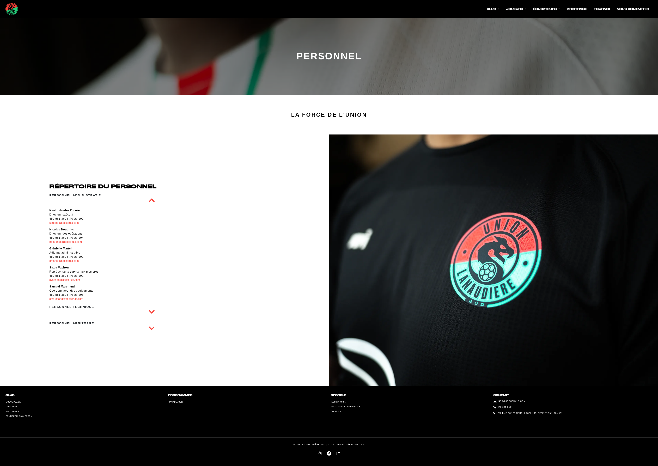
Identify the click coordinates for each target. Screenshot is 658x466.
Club (491, 9)
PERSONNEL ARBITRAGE (71, 323)
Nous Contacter (633, 9)
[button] (151, 200)
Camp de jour (175, 402)
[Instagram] (319, 453)
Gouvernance (13, 402)
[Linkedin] (338, 453)
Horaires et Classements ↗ (345, 407)
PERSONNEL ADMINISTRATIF (75, 195)
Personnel (11, 407)
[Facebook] (329, 453)
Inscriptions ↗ (338, 402)
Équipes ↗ (336, 411)
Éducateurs (545, 9)
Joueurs (514, 9)
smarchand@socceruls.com (66, 298)
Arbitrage (577, 9)
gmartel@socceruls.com (64, 260)
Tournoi (602, 9)
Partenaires (12, 411)
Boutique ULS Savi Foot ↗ (19, 416)
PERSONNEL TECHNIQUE (71, 306)
